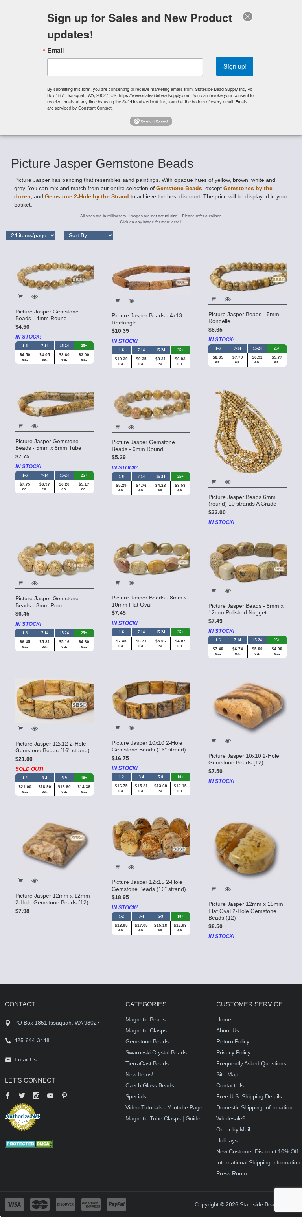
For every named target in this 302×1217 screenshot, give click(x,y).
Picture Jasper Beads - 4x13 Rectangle (147, 319)
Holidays (227, 1140)
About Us (227, 1030)
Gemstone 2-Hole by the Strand (87, 196)
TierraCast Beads (147, 1063)
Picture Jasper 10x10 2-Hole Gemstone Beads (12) (243, 759)
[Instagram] (36, 1096)
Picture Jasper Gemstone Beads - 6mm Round (143, 445)
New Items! (139, 1074)
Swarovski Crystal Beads (156, 1052)
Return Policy (232, 1041)
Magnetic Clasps (146, 1030)
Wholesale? (230, 1118)
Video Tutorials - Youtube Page (164, 1107)
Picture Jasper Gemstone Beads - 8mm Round (47, 601)
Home (223, 1019)
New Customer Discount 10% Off (257, 1151)
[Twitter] (22, 1096)
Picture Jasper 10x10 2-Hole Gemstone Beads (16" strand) (149, 746)
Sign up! (235, 66)
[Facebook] (8, 1096)
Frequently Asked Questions (251, 1063)
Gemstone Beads (179, 188)
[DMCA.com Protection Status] (29, 1143)
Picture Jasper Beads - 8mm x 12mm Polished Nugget (246, 609)
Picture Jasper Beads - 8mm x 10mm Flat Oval (149, 601)
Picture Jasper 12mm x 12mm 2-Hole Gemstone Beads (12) (52, 899)
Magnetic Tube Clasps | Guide (163, 1118)
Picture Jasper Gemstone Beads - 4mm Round (47, 315)
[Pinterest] (64, 1096)
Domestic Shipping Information (254, 1107)
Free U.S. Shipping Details (249, 1096)
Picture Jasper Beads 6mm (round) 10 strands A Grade (242, 500)
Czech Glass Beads (149, 1085)
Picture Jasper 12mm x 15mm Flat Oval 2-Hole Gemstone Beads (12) (245, 911)
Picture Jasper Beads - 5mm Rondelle (243, 317)
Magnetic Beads (145, 1019)
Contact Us (230, 1085)
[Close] (247, 16)
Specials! (136, 1096)
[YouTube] (50, 1096)
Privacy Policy (233, 1052)
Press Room (231, 1173)
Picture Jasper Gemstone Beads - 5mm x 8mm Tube (48, 444)
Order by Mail (233, 1129)
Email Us (26, 1059)
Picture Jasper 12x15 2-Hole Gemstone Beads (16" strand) (149, 885)
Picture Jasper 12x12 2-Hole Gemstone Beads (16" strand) (52, 747)
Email (55, 50)
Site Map (227, 1074)
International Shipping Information (258, 1162)
